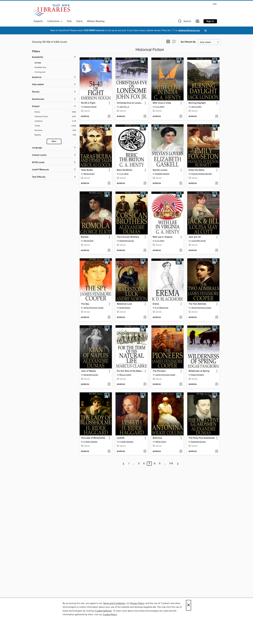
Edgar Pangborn (197, 375)
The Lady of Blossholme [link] (93, 438)
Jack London (196, 107)
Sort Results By (188, 42)
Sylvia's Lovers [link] (160, 170)
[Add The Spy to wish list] (109, 317)
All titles (38, 63)
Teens (79, 21)
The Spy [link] (85, 304)
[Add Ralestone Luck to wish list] (145, 317)
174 (171, 463)
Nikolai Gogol (88, 174)
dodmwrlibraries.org (189, 30)
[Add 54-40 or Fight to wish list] (109, 116)
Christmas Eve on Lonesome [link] (130, 103)
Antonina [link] (157, 438)
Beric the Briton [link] (124, 170)
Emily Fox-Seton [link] (197, 170)
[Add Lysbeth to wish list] (145, 451)
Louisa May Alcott (198, 241)
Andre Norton (124, 308)
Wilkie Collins (160, 442)
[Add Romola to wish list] (109, 250)
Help (215, 4)
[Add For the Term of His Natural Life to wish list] (145, 384)
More (54, 141)
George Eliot (88, 241)
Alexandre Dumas (126, 241)
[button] (184, 22)
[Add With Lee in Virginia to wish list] (181, 250)
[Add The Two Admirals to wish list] (216, 317)
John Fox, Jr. (124, 107)
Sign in (210, 21)
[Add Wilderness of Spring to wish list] (216, 384)
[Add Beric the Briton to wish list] (145, 183)
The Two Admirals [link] (197, 304)
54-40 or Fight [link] (88, 103)
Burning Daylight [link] (197, 103)
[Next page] (178, 463)
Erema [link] (156, 304)
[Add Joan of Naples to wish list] (109, 384)
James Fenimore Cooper (93, 308)
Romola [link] (84, 237)
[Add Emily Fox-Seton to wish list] (216, 183)
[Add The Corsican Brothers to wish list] (145, 250)
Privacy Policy (137, 603)
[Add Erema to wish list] (181, 317)
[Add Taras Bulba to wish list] (109, 183)
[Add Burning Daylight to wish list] (216, 116)
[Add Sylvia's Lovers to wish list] (181, 183)
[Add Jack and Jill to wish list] (216, 250)
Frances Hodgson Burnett (201, 174)
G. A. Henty (159, 107)
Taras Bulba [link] (87, 170)
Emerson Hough (89, 107)
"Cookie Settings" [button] (103, 610)
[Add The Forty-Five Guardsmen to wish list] (216, 451)
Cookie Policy (110, 614)
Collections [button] (54, 21)
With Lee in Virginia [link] (162, 237)
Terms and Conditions (114, 603)
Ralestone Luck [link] (124, 304)
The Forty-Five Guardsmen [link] (202, 438)
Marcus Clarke (125, 375)
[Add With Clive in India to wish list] (181, 116)
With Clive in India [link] (162, 103)
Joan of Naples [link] (88, 371)
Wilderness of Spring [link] (199, 371)
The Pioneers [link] (159, 371)
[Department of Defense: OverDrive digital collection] (51, 10)
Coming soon (40, 72)
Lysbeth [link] (121, 438)
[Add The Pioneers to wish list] (181, 384)
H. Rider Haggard (90, 442)
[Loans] (197, 22)
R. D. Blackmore (161, 308)
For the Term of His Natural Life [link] (130, 371)
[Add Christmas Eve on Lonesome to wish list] (145, 116)
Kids (69, 21)
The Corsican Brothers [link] (128, 237)
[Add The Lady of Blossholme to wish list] (109, 451)
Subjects (38, 21)
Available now (40, 67)
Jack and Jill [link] (195, 237)
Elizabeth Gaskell (162, 174)
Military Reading (96, 21)
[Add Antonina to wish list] (181, 451)
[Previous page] (123, 463)
